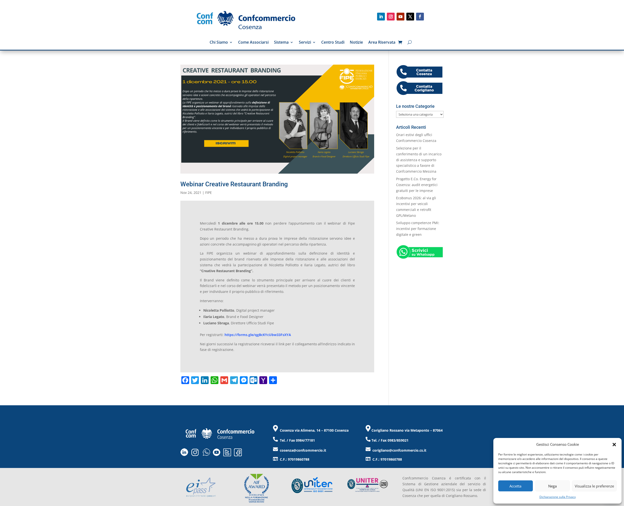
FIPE (208, 192)
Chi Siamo (219, 42)
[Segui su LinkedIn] (381, 16)
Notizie (356, 42)
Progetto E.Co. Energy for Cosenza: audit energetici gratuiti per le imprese (417, 185)
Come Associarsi (253, 42)
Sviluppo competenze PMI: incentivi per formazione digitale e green (417, 228)
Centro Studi (332, 42)
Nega (552, 486)
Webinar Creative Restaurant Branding (234, 184)
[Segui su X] (410, 16)
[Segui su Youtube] (400, 16)
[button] (614, 444)
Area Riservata (381, 42)
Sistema (281, 42)
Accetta (515, 486)
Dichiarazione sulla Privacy (557, 497)
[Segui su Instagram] (391, 16)
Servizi (305, 42)
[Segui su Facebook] (420, 16)
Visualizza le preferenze (594, 486)
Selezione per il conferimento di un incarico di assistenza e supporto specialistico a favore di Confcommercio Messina (418, 160)
